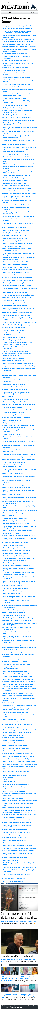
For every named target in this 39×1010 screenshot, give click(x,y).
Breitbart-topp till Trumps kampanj (14, 300)
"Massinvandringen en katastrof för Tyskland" (17, 303)
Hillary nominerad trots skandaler (13, 373)
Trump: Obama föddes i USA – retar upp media (17, 243)
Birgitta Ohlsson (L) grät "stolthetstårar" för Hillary (19, 366)
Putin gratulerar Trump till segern (13, 108)
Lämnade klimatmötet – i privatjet (14, 835)
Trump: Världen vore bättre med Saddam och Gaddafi (20, 764)
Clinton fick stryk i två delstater (13, 585)
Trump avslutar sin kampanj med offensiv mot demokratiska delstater (17, 136)
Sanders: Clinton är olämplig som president (16, 550)
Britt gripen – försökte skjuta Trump (14, 423)
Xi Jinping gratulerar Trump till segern (15, 105)
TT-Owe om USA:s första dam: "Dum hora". (28, 977)
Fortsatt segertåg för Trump (12, 494)
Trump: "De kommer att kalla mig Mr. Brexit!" (17, 298)
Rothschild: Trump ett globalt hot (13, 603)
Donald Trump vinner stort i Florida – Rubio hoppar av (20, 618)
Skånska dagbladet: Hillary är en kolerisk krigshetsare (20, 322)
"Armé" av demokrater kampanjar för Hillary (17, 157)
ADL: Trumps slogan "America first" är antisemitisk (19, 521)
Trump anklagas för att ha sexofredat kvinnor (17, 191)
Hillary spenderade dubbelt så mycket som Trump (19, 26)
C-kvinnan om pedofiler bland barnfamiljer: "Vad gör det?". (10, 995)
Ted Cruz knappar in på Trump (12, 652)
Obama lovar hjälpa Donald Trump (14, 70)
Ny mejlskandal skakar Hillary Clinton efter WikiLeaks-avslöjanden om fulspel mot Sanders (18, 393)
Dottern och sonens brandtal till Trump (15, 399)
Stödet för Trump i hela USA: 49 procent (15, 661)
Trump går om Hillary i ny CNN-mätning (15, 267)
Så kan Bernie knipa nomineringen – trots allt (17, 457)
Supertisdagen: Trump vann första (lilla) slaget (17, 620)
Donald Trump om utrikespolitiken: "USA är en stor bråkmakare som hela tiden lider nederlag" (19, 811)
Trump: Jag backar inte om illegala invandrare (17, 283)
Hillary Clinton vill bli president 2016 (14, 878)
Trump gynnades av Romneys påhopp (15, 645)
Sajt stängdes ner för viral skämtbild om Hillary (18, 280)
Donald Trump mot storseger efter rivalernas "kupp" (19, 536)
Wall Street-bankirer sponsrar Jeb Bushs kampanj (18, 851)
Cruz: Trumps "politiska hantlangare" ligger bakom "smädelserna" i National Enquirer (19, 573)
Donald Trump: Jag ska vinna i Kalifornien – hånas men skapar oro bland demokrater (18, 426)
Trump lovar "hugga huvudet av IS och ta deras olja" (19, 730)
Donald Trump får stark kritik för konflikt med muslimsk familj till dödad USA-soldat (17, 343)
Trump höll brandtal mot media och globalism (17, 188)
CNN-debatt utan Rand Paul (11, 751)
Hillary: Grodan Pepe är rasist (12, 246)
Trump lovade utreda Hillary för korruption (16, 205)
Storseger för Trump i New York (13, 545)
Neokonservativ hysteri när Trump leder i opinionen (19, 848)
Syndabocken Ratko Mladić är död (18, 956)
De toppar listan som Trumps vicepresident (16, 417)
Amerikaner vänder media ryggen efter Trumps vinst (19, 47)
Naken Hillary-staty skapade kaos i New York (17, 175)
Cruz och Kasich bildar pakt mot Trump (15, 542)
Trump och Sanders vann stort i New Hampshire (18, 696)
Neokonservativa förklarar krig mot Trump (16, 664)
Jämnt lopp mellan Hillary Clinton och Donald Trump (19, 815)
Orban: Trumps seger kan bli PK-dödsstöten (16, 84)
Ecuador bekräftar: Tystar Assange (14, 178)
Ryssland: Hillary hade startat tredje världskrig (17, 77)
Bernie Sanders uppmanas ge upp (13, 485)
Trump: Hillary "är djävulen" (12, 340)
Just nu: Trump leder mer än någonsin (15, 829)
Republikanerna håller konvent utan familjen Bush (19, 404)
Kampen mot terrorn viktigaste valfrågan (16, 351)
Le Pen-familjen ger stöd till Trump (14, 337)
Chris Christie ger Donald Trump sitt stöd (16, 674)
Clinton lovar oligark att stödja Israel (14, 837)
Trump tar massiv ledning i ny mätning (15, 843)
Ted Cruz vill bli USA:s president (13, 881)
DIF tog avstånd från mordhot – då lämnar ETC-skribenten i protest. (9, 978)
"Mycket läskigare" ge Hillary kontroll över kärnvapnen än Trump (16, 197)
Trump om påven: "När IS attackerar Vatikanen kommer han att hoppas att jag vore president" (18, 685)
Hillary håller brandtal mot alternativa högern (17, 277)
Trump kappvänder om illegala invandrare (16, 272)
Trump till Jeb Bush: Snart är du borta (15, 743)
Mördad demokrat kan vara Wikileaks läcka (16, 315)
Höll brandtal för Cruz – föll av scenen (15, 518)
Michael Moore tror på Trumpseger (14, 384)
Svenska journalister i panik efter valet (15, 98)
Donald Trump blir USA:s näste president (16, 115)
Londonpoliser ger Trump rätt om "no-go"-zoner (18, 753)
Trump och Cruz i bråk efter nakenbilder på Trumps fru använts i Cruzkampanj (19, 582)
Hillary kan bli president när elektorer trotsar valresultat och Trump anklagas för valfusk (17, 32)
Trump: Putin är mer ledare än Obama (15, 264)
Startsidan (7, 12)
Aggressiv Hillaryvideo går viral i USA (14, 235)
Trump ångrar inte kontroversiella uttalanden (17, 845)
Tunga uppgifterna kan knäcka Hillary (15, 183)
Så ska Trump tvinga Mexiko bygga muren (16, 556)
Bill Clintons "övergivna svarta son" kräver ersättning (19, 164)
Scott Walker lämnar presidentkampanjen (16, 784)
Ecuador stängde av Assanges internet (15, 180)
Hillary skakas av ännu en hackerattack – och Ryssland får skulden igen (17, 354)
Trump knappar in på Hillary (12, 420)
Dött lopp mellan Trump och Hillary (14, 412)
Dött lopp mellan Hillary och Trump (14, 738)
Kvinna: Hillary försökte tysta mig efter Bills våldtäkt (19, 193)
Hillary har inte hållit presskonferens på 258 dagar (18, 295)
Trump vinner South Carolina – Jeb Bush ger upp (18, 679)
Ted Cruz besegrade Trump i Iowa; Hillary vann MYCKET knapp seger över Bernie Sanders (17, 709)
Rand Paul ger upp (9, 703)
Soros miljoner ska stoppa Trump (13, 610)
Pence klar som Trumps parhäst (13, 407)
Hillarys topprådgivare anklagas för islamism (17, 285)
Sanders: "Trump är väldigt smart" (14, 740)
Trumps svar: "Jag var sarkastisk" (13, 361)
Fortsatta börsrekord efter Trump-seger (15, 54)
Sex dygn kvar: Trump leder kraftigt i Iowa (16, 722)
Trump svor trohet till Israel (11, 593)
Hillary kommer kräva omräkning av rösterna (17, 28)
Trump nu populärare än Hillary (13, 473)
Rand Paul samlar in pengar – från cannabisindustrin (19, 867)
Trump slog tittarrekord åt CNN (13, 798)
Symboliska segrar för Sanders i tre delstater (17, 565)
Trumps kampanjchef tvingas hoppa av (15, 292)
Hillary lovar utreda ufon (11, 727)
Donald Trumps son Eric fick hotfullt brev (16, 600)
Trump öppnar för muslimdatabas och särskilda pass (19, 761)
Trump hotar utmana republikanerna (14, 840)
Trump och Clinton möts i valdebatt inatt (16, 230)
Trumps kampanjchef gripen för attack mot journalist (20, 563)
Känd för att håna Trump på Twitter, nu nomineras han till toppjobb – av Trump (19, 465)
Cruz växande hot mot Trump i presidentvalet (17, 724)
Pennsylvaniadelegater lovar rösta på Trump (17, 523)
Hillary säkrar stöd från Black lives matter (16, 154)
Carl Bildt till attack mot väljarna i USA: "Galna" (18, 693)
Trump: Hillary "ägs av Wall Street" (14, 358)
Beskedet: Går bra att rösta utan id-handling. (27, 995)
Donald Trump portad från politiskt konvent (17, 822)
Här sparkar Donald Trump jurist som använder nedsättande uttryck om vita (18, 667)
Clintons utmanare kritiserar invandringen (16, 832)
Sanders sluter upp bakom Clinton (14, 415)
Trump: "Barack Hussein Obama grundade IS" (17, 312)
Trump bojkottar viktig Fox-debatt (14, 719)
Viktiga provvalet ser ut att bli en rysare (15, 712)
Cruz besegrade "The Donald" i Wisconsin (16, 553)
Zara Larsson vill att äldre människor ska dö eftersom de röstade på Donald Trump (20, 94)
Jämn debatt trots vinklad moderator (14, 227)
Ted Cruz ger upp (8, 515)
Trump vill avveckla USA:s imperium (14, 591)
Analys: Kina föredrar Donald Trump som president (19, 216)
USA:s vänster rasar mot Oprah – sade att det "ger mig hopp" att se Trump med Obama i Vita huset (18, 40)
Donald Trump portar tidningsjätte (14, 434)
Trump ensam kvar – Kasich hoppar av (15, 513)
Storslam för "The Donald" (11, 533)
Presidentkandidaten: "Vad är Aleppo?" (15, 262)
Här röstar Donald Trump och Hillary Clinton (17, 117)
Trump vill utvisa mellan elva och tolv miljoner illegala (20, 801)
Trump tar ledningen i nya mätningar (14, 387)
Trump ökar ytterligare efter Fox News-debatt (17, 820)
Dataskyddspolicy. (16, 1007)
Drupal (35, 1006)
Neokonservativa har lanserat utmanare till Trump (19, 454)
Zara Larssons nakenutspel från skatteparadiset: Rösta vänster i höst (18, 915)
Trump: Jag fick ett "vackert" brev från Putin (17, 44)
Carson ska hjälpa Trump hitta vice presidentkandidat (20, 510)
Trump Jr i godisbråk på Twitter (13, 241)
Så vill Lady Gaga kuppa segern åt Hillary (15, 61)
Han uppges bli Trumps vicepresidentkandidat (17, 410)
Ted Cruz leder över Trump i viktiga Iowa (16, 748)
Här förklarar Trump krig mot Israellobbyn (16, 759)
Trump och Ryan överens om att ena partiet (17, 487)
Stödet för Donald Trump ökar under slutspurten (18, 120)
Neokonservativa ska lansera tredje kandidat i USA (19, 459)
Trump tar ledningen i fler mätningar (14, 144)
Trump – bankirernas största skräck (14, 791)
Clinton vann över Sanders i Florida (14, 615)
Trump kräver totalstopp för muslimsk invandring (18, 756)
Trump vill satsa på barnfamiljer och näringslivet (18, 325)
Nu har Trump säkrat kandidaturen (14, 462)
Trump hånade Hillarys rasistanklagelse (15, 275)
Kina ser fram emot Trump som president (16, 68)
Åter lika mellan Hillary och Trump (14, 327)
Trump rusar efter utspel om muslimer (15, 745)
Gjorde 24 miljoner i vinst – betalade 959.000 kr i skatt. (19, 922)
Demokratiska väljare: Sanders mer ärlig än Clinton (19, 682)
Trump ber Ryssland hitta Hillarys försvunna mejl (18, 363)
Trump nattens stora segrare (12, 659)
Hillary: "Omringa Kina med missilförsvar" (16, 186)
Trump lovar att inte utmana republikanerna (17, 808)
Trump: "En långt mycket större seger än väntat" (18, 530)
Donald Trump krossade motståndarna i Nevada (18, 676)
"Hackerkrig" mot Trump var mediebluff (15, 588)
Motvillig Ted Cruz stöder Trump (13, 233)
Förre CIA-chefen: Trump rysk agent (14, 330)
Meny (32, 12)
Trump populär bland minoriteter (13, 735)
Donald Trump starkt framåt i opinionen (15, 857)
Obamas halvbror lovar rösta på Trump (15, 389)
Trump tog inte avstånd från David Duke (15, 671)
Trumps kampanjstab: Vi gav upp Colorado (16, 548)
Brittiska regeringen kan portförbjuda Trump (17, 732)
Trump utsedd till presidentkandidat (14, 402)
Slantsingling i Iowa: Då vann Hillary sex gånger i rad (19, 705)
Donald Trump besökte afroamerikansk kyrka (17, 270)
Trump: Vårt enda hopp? (10, 860)
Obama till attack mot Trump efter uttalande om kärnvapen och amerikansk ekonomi (18, 559)
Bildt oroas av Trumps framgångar (13, 817)
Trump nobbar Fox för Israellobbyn (14, 612)
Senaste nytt (19, 12)
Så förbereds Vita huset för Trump (13, 87)
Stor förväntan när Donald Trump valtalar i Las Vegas (19, 147)
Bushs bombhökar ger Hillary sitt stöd (15, 305)
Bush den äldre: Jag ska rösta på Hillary (15, 238)
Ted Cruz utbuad (8, 396)
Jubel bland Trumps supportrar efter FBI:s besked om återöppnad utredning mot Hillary (20, 150)
